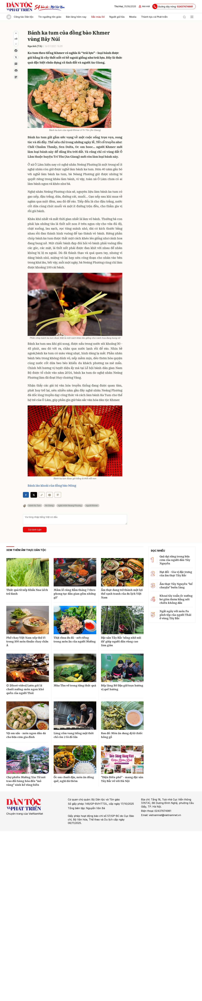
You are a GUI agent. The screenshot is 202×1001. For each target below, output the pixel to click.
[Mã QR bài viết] (15, 77)
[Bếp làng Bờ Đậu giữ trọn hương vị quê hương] (122, 668)
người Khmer (92, 505)
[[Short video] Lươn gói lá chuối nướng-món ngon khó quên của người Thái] (27, 668)
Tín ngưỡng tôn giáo (49, 16)
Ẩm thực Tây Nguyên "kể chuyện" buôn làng (176, 585)
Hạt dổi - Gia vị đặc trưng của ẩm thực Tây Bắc (176, 573)
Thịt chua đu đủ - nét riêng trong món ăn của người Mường (75, 639)
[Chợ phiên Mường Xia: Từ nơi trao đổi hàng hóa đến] (27, 759)
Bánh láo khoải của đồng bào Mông (52, 485)
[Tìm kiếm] (184, 17)
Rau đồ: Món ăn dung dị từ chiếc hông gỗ (122, 735)
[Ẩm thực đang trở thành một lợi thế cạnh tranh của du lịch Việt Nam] (122, 572)
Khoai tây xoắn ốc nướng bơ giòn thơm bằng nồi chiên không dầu (176, 599)
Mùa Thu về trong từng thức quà (75, 685)
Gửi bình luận (35, 529)
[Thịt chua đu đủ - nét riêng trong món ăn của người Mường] (75, 620)
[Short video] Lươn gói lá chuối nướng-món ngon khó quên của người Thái (25, 689)
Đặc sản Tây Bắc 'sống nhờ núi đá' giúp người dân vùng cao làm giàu (121, 641)
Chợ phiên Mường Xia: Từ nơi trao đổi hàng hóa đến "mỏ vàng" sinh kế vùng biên (25, 781)
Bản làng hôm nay (76, 16)
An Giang (49, 505)
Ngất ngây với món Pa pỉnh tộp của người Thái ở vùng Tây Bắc (175, 615)
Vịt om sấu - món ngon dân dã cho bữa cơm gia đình (26, 735)
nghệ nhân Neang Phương (70, 505)
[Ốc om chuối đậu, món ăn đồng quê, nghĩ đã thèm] (75, 759)
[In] (49, 495)
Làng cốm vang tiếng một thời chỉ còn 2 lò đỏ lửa (74, 735)
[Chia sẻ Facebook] (15, 50)
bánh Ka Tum (35, 505)
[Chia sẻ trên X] (15, 57)
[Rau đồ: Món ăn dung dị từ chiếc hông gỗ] (122, 715)
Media (132, 16)
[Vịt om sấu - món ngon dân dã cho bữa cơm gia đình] (27, 715)
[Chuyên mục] (192, 17)
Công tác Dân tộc (23, 16)
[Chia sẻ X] (33, 495)
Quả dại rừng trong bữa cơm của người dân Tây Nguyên (175, 560)
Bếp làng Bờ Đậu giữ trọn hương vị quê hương (122, 687)
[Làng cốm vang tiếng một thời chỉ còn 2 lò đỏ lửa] (75, 715)
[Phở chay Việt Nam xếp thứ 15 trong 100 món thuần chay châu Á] (27, 620)
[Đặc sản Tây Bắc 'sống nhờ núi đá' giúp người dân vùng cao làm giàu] (122, 620)
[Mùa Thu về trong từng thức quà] (75, 668)
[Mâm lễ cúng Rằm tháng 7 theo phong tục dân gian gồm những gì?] (75, 572)
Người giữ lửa (117, 16)
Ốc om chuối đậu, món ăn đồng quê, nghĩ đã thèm (74, 779)
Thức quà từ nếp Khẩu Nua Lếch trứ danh (27, 591)
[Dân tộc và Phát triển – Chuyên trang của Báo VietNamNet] (19, 6)
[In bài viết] (15, 70)
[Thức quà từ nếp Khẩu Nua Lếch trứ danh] (27, 572)
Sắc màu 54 (98, 16)
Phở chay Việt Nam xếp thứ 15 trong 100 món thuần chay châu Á (27, 641)
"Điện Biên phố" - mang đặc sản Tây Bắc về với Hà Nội (122, 779)
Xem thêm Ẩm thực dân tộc (26, 550)
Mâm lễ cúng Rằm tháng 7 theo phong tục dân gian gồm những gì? (75, 593)
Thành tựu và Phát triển (154, 16)
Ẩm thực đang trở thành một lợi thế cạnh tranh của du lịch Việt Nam (122, 593)
